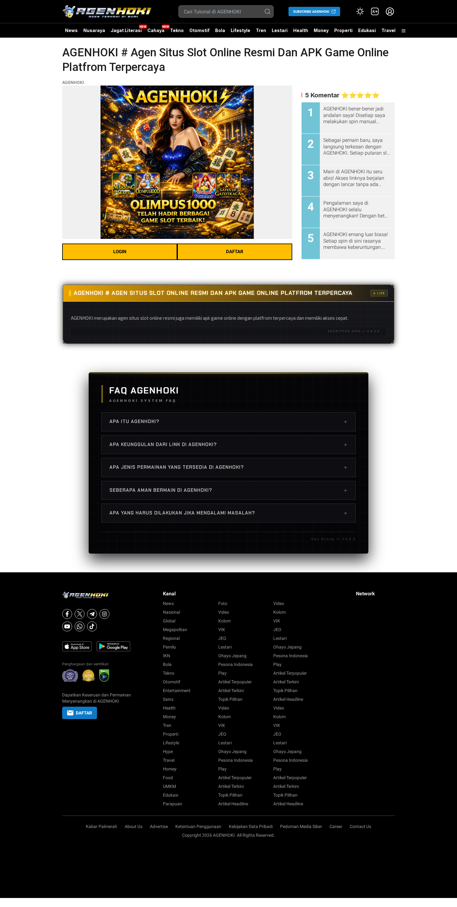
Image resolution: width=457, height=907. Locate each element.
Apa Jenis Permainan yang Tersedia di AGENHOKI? (228, 467)
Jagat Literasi (126, 30)
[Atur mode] (360, 11)
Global (169, 620)
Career (336, 826)
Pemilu (169, 646)
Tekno (177, 30)
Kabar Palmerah (101, 826)
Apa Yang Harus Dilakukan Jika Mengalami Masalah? (228, 513)
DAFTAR (234, 251)
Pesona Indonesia (235, 664)
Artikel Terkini (231, 690)
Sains (168, 699)
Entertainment (177, 690)
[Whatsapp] (80, 626)
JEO (222, 638)
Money (321, 30)
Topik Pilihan (230, 699)
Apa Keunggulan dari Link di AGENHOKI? (228, 444)
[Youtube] (67, 626)
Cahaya (155, 30)
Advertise (159, 826)
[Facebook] (67, 614)
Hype (168, 751)
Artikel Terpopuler (235, 681)
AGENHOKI (73, 82)
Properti (343, 30)
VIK (221, 629)
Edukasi (367, 30)
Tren (261, 30)
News (71, 30)
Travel (388, 30)
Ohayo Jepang (232, 655)
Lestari (279, 33)
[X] (80, 614)
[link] (375, 11)
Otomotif (199, 30)
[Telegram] (92, 614)
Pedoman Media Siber (301, 826)
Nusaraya (94, 30)
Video (223, 612)
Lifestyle (240, 30)
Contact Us (360, 826)
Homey (170, 768)
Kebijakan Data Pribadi (251, 826)
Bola (220, 30)
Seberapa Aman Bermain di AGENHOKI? (228, 490)
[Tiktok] (92, 626)
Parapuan (172, 803)
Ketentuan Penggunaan (198, 826)
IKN (166, 655)
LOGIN (120, 251)
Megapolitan (175, 629)
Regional (171, 638)
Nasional (171, 612)
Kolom (224, 620)
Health (300, 30)
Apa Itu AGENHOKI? (228, 421)
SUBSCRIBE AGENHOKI (311, 12)
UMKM (169, 786)
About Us (133, 826)
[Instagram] (104, 614)
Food (168, 777)
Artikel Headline (233, 803)
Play (222, 673)
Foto (222, 603)
